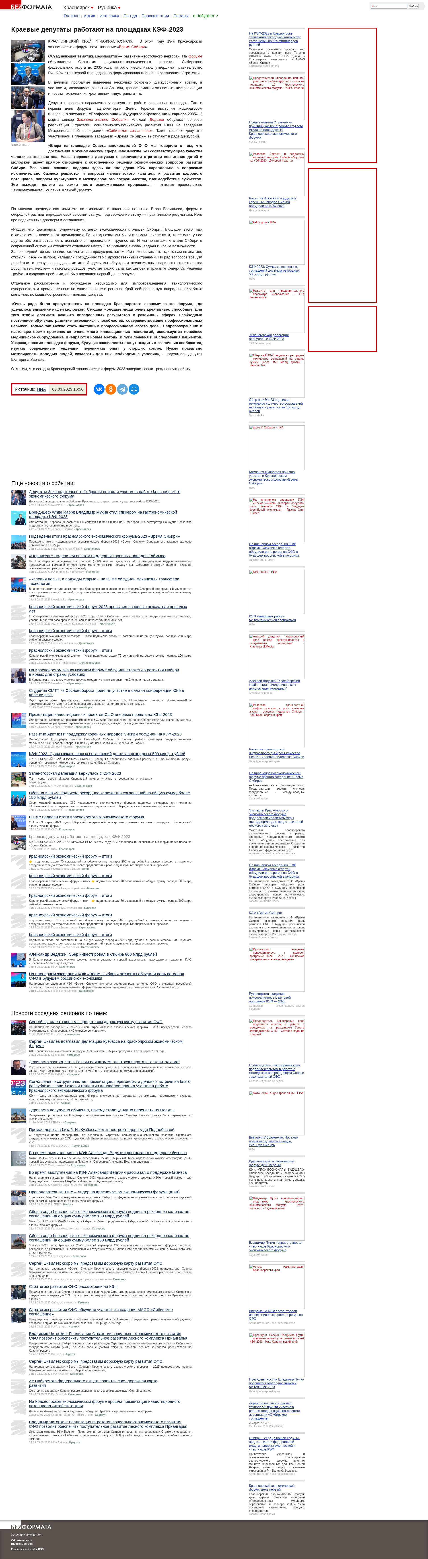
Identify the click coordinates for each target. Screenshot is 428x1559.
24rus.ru (24, 144)
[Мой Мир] (134, 389)
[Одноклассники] (110, 389)
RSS (41, 1549)
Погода (130, 16)
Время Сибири (132, 47)
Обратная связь (21, 1540)
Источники (109, 16)
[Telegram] (122, 389)
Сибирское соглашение (129, 131)
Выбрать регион (22, 1543)
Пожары (181, 16)
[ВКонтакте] (99, 389)
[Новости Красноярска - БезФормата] (27, 5)
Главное (71, 16)
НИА (41, 389)
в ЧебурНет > (205, 16)
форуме (195, 56)
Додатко (157, 119)
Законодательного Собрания (104, 119)
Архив (89, 16)
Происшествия (155, 16)
